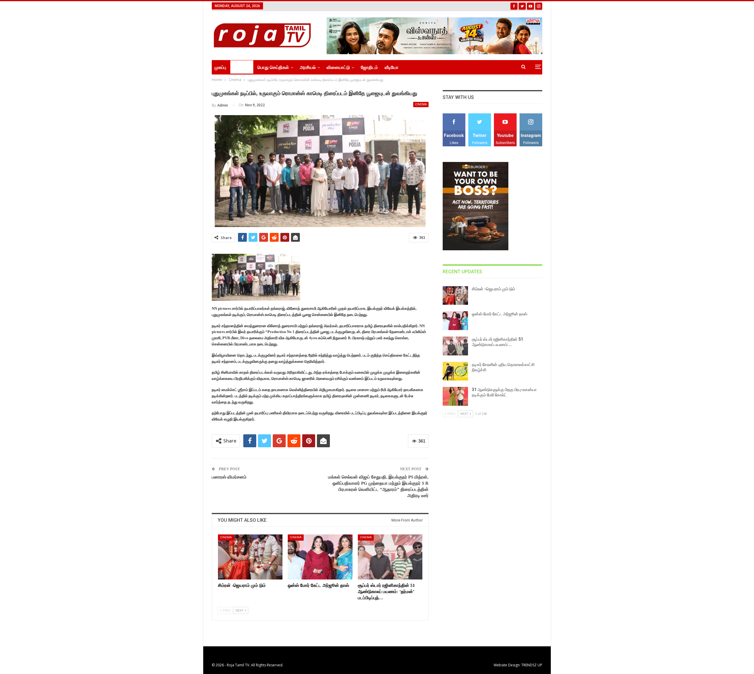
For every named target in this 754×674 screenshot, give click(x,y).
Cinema (421, 104)
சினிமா (240, 67)
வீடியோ (392, 67)
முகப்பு (220, 67)
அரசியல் (308, 67)
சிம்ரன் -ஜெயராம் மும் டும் (493, 289)
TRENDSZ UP (531, 665)
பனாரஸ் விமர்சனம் (229, 477)
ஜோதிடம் (369, 67)
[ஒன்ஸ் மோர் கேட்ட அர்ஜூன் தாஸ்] (320, 556)
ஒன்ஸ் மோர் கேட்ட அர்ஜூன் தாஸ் (499, 314)
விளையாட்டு (338, 67)
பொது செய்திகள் (273, 67)
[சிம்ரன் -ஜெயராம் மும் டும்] (250, 556)
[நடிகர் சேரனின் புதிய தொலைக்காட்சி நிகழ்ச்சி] (455, 371)
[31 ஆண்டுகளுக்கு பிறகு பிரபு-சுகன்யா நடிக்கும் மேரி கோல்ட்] (455, 396)
